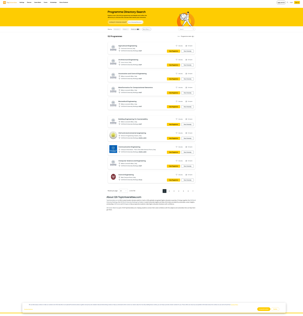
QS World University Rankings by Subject (132, 202)
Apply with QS (281, 2)
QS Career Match (111, 208)
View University (187, 51)
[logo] (10, 2)
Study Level (134, 29)
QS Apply (125, 204)
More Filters (146, 29)
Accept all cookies (263, 309)
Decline (275, 309)
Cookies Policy (234, 304)
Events (45, 2)
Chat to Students (63, 2)
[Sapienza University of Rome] (113, 177)
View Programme (173, 51)
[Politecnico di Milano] (113, 48)
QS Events (117, 204)
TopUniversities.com (112, 200)
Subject (125, 29)
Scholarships (53, 2)
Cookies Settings (28, 309)
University (116, 29)
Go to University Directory (134, 22)
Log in (291, 2)
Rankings (22, 2)
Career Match (37, 2)
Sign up (297, 2)
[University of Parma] (113, 149)
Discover (29, 2)
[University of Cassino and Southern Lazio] (113, 135)
